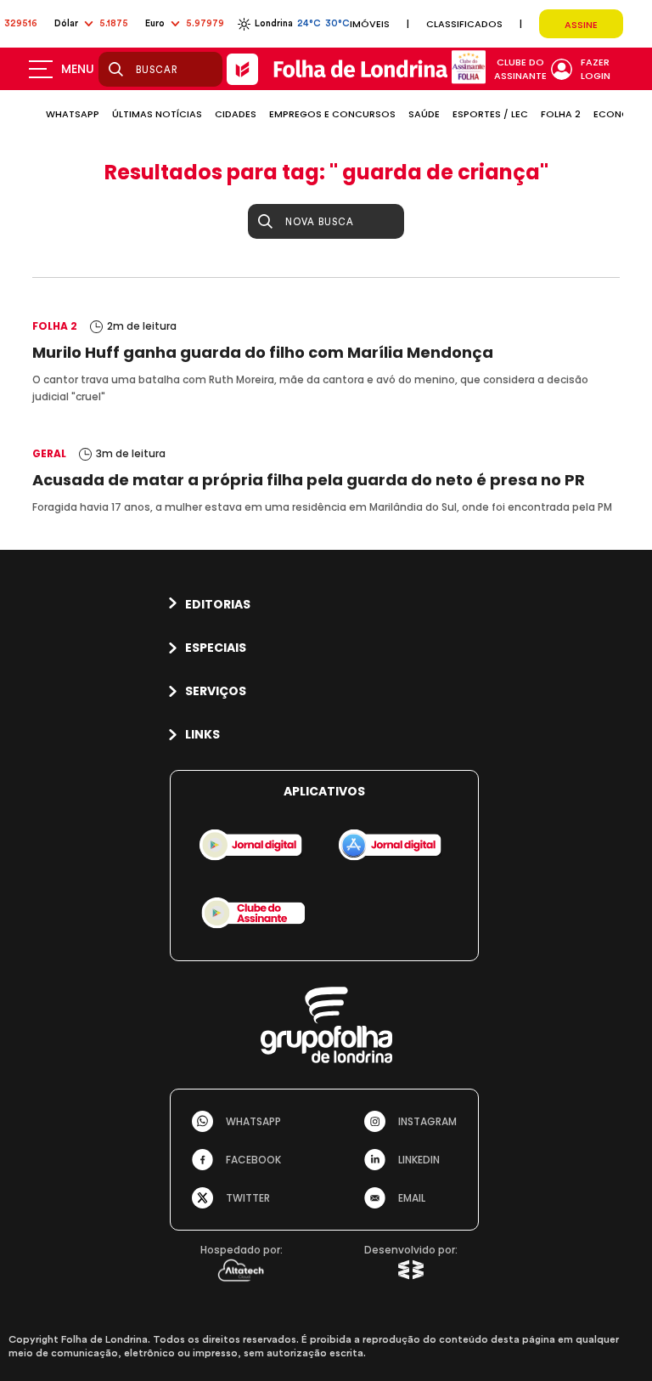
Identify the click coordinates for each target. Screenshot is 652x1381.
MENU (77, 68)
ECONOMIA (620, 114)
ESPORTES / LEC (490, 114)
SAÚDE (424, 114)
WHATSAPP (72, 114)
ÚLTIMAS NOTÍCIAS (157, 114)
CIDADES (235, 114)
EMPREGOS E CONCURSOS (332, 114)
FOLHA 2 (561, 114)
